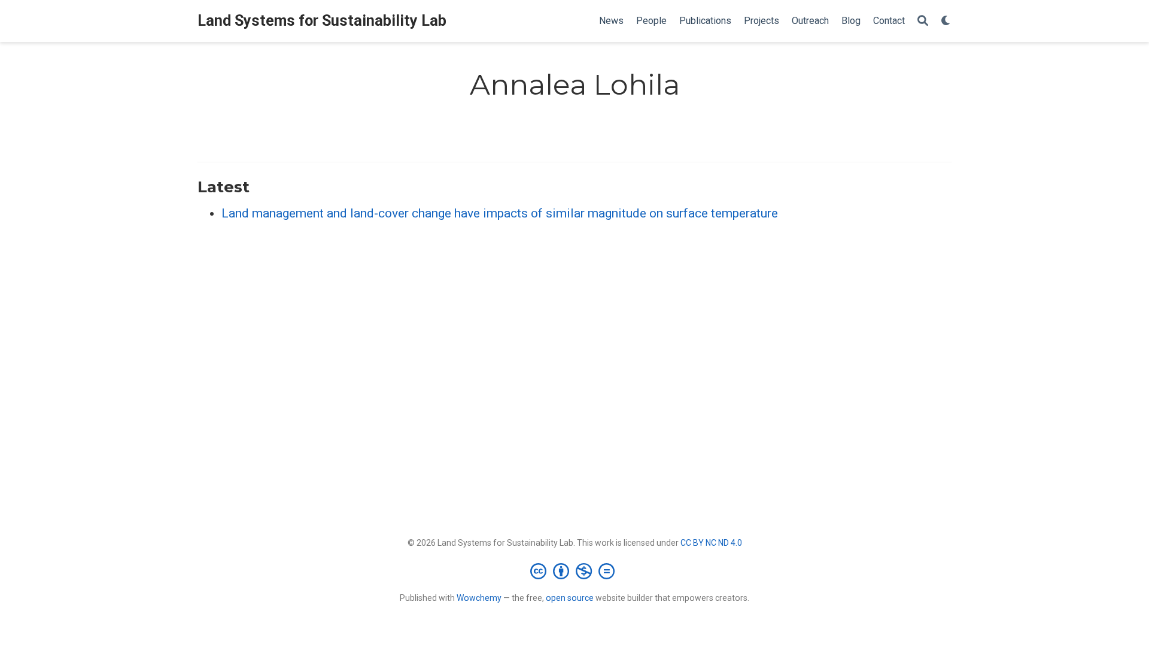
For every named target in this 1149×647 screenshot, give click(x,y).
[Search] (922, 21)
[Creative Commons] (574, 571)
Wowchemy (479, 598)
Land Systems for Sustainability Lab (321, 20)
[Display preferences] (946, 21)
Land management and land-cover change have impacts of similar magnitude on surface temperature (499, 213)
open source (570, 598)
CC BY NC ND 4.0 (711, 543)
